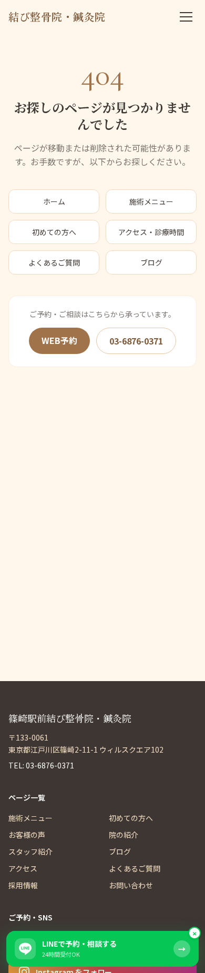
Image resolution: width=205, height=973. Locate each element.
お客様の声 (26, 834)
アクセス (22, 868)
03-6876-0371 (136, 341)
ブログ (151, 262)
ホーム (54, 201)
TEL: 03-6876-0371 (41, 765)
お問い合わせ (131, 885)
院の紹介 (123, 834)
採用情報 (23, 885)
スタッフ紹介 (30, 851)
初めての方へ (54, 232)
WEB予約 (59, 340)
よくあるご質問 (54, 262)
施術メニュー (151, 201)
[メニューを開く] (186, 16)
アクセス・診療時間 (151, 232)
